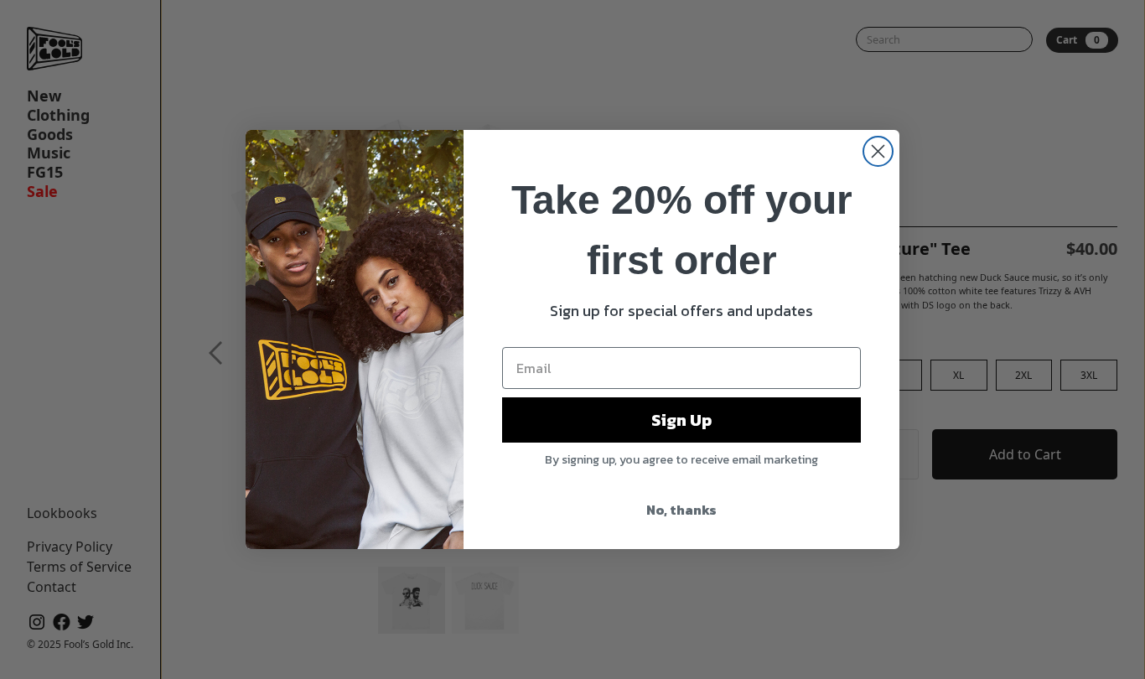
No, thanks (681, 510)
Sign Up (681, 420)
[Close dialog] (878, 151)
